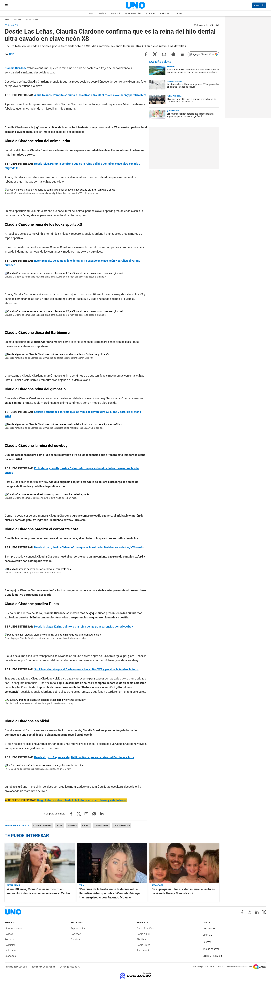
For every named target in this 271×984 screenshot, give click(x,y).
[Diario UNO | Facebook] (242, 912)
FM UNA (141, 939)
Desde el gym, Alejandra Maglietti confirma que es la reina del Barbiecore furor (84, 757)
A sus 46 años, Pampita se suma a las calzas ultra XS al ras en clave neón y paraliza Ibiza (90, 95)
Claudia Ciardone (16, 68)
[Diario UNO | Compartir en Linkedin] (182, 54)
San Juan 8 (143, 950)
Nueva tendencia (174, 96)
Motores (207, 935)
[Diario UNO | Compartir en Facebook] (145, 54)
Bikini (59, 825)
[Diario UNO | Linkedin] (257, 912)
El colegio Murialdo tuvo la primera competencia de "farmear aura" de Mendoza (191, 100)
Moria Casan (13, 885)
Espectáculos (78, 928)
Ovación (178, 13)
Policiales (164, 13)
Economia (150, 13)
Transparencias (122, 825)
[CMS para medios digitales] (135, 976)
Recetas (207, 942)
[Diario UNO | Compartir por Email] (164, 54)
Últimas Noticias (14, 928)
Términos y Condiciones (43, 966)
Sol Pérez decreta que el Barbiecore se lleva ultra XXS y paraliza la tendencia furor (86, 669)
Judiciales (10, 950)
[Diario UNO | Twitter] (264, 912)
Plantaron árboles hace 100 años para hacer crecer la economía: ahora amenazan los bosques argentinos (193, 70)
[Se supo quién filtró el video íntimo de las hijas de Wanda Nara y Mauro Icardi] (184, 863)
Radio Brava (143, 945)
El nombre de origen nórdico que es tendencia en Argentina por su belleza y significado (190, 115)
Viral (82, 885)
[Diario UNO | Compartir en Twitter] (155, 54)
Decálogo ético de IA (70, 966)
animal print (101, 825)
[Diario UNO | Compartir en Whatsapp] (173, 54)
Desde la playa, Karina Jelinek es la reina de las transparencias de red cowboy (83, 626)
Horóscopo (209, 928)
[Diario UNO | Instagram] (249, 912)
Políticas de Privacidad (16, 966)
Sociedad (115, 13)
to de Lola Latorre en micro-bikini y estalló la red (82, 800)
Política (102, 13)
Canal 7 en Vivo (145, 928)
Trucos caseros (211, 948)
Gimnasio (72, 825)
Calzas (85, 825)
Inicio (91, 13)
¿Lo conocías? (173, 111)
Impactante (157, 885)
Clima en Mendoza (174, 81)
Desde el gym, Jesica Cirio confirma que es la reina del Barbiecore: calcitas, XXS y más (89, 547)
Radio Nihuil (143, 934)
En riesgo (171, 66)
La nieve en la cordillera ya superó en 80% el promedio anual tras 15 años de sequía (193, 85)
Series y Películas (133, 13)
